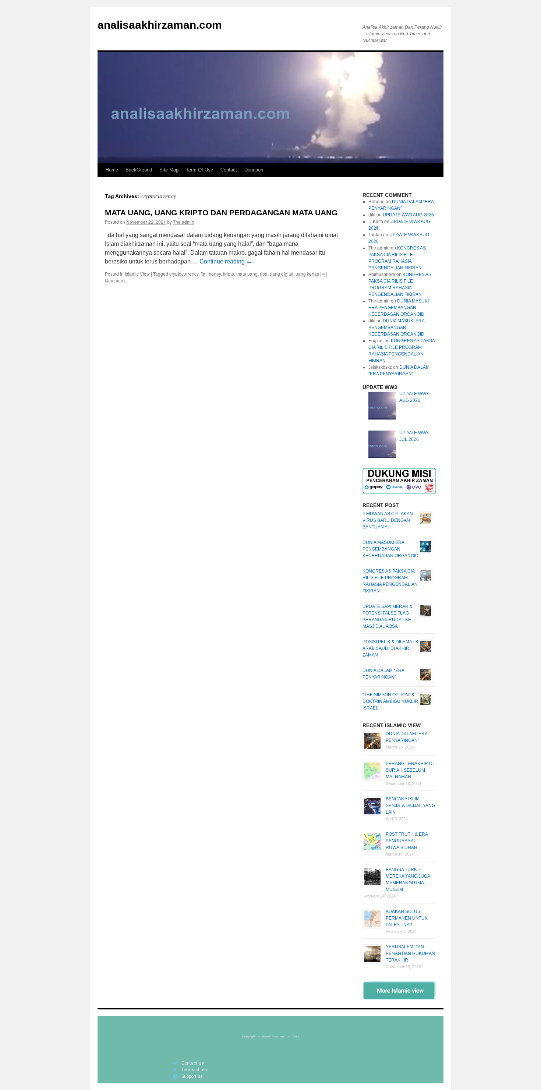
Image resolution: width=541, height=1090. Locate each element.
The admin (183, 222)
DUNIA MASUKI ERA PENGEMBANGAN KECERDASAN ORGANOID (398, 307)
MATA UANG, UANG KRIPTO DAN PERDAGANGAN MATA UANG (221, 212)
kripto (228, 273)
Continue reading (225, 261)
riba (264, 273)
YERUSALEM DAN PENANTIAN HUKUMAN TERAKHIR (410, 953)
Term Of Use (199, 170)
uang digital (281, 273)
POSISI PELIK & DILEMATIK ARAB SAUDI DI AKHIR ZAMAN (390, 648)
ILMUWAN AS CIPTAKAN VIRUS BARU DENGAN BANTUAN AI (388, 520)
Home (112, 170)
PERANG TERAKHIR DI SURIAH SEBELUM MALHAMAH (410, 770)
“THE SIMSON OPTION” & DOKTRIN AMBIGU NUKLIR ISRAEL (390, 701)
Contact (228, 170)
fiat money (211, 273)
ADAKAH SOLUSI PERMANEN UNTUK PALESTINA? (407, 918)
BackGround (138, 170)
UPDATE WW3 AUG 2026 (408, 214)
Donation (253, 170)
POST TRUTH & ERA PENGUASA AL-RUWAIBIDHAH (407, 841)
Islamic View (137, 273)
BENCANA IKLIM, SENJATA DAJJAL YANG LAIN (410, 805)
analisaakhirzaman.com (160, 25)
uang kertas (307, 273)
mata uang (247, 273)
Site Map (168, 170)
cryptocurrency (183, 273)
